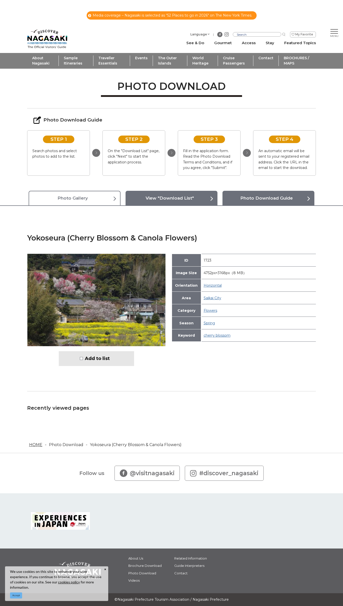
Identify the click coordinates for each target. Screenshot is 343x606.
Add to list (97, 358)
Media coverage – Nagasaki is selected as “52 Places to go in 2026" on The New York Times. (172, 15)
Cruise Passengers (234, 61)
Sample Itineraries (73, 61)
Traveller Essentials (107, 61)
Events (141, 58)
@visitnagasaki (152, 473)
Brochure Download (145, 566)
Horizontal (213, 285)
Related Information (190, 558)
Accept (16, 595)
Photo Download (66, 444)
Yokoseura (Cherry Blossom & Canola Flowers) (136, 444)
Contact (265, 58)
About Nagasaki (40, 61)
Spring (209, 323)
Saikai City (212, 298)
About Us (135, 558)
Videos (134, 580)
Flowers (210, 310)
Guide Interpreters (189, 566)
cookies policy (69, 582)
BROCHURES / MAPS (296, 61)
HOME (35, 444)
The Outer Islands (167, 61)
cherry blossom (217, 335)
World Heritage (200, 61)
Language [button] (198, 34)
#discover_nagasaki (228, 473)
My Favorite (304, 34)
